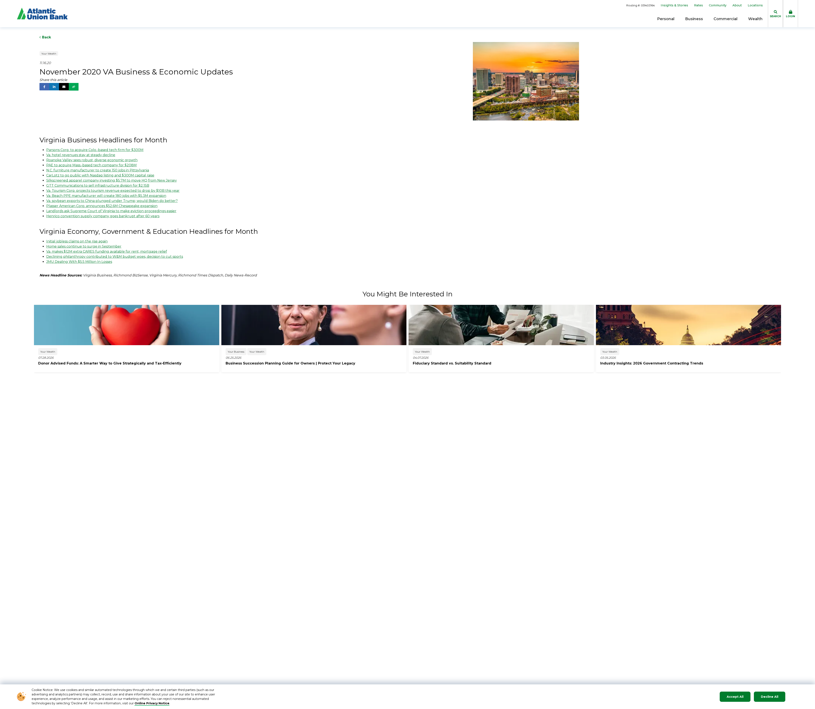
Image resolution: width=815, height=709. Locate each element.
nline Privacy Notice (153, 703)
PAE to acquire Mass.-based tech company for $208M (91, 165)
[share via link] (74, 87)
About (737, 5)
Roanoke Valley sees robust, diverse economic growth (92, 160)
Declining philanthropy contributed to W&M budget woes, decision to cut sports (114, 257)
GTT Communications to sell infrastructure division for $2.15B (97, 186)
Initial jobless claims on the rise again (77, 241)
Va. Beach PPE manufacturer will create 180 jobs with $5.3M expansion (106, 196)
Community (717, 5)
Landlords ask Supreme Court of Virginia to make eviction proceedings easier (111, 211)
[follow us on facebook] (44, 86)
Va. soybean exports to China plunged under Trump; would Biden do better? (112, 201)
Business (694, 19)
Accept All (735, 697)
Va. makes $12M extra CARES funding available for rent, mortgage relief (106, 251)
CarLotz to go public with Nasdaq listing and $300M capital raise (100, 175)
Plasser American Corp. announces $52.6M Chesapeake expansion (101, 206)
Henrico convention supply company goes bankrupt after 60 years (102, 216)
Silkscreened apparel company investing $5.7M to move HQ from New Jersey (111, 180)
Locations (755, 5)
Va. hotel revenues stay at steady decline (80, 155)
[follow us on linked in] (54, 86)
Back (46, 37)
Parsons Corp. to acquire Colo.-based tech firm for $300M (94, 150)
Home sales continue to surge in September (83, 246)
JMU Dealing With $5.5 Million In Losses (79, 262)
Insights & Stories (674, 5)
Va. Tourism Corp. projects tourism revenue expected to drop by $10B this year (113, 191)
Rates (698, 5)
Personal (665, 19)
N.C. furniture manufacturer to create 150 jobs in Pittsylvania (97, 170)
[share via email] (64, 86)
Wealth (755, 19)
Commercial (726, 19)
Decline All (769, 697)
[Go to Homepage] (42, 14)
